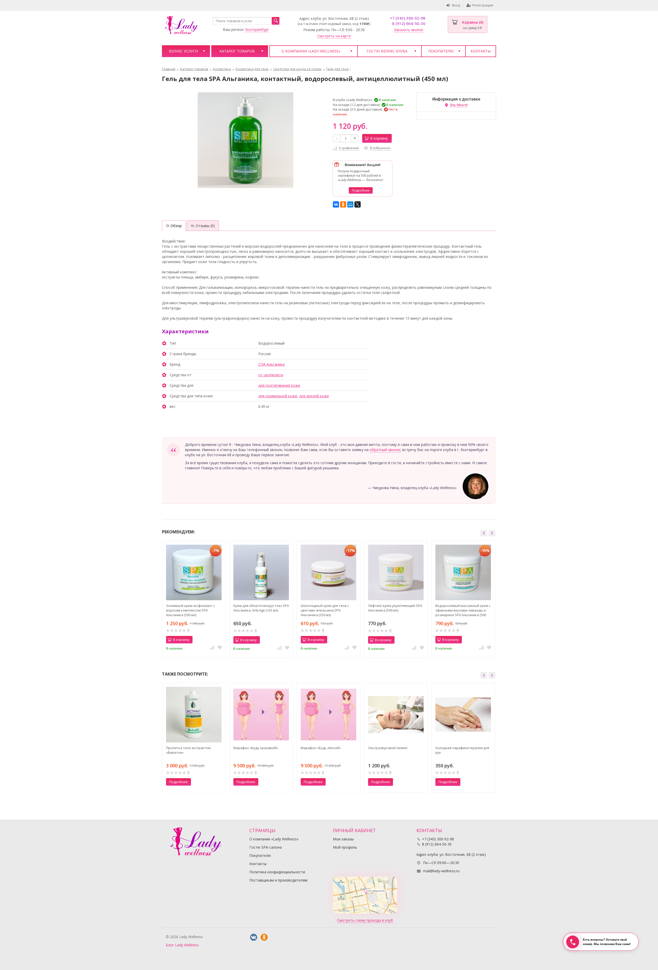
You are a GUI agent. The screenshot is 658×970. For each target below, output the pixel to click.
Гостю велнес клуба (387, 51)
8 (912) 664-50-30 (408, 23)
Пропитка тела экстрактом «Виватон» (188, 750)
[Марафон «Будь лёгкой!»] (328, 714)
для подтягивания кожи (279, 385)
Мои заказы (343, 839)
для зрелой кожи (314, 395)
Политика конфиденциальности (277, 871)
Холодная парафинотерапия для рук (462, 750)
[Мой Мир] (350, 204)
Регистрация (482, 5)
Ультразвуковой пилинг (388, 748)
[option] (193, 599)
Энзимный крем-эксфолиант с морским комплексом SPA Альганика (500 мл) (190, 610)
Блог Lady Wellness (182, 944)
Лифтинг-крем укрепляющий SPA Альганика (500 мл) (395, 608)
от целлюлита (270, 374)
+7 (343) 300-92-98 (407, 18)
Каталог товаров (237, 51)
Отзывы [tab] (205, 225)
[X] (357, 204)
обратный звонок (385, 449)
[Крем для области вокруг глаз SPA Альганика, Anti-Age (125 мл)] (261, 572)
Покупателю (441, 51)
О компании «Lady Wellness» (310, 51)
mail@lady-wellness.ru (441, 870)
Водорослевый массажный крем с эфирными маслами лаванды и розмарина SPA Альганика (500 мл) (462, 610)
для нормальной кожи (277, 395)
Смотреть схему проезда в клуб (365, 920)
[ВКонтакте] (336, 204)
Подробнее (361, 190)
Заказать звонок (408, 29)
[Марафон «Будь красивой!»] (261, 714)
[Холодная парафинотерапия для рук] (463, 714)
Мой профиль (345, 847)
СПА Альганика (271, 364)
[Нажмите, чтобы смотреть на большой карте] (365, 894)
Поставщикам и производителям (278, 880)
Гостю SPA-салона (265, 847)
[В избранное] (220, 647)
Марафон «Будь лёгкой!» (321, 748)
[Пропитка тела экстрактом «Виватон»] (194, 714)
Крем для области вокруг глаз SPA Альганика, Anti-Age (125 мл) (261, 608)
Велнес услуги (183, 51)
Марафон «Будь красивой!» (255, 748)
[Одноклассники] (343, 204)
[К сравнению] (212, 647)
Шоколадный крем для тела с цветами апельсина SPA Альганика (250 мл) (325, 610)
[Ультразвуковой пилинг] (396, 714)
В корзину (379, 138)
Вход (456, 5)
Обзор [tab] (176, 225)
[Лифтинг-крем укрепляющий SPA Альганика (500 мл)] (396, 572)
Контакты (481, 51)
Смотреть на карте (334, 35)
